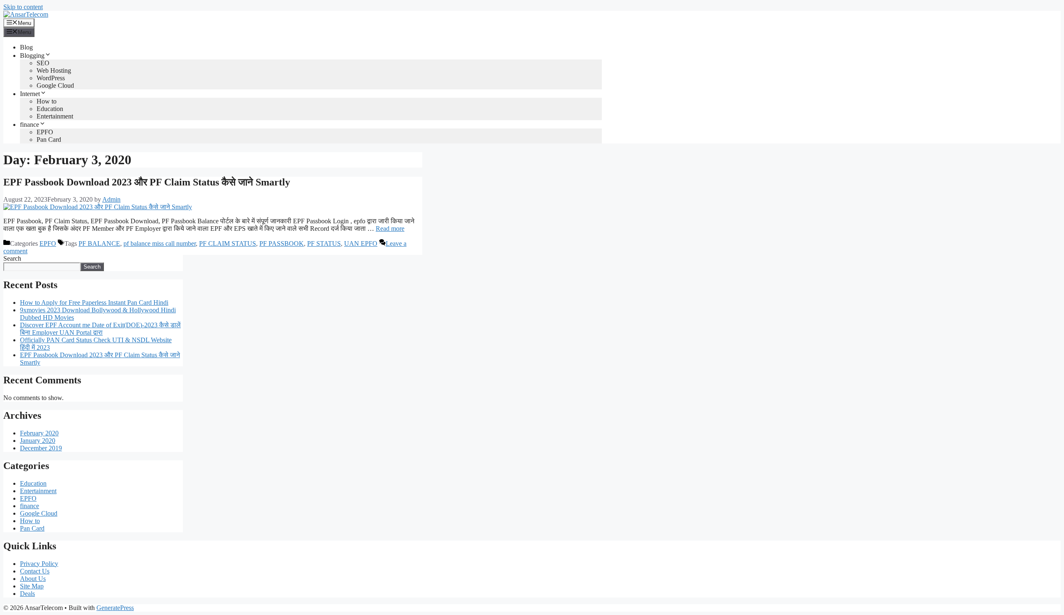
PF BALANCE (99, 243)
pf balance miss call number (159, 243)
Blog (26, 47)
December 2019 (41, 448)
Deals (27, 593)
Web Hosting (54, 70)
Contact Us (34, 571)
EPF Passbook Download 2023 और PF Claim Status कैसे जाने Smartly (146, 182)
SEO (43, 63)
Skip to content (23, 6)
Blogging (32, 55)
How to (47, 101)
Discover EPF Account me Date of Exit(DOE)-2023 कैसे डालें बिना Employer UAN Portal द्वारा (100, 328)
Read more (390, 228)
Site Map (32, 586)
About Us (33, 578)
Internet (30, 93)
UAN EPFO (360, 243)
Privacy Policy (39, 563)
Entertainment (55, 116)
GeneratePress (115, 607)
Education (50, 108)
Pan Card (49, 139)
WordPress (51, 78)
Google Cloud (55, 85)
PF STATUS (324, 243)
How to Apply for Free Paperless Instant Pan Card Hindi (94, 302)
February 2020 (39, 433)
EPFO (45, 132)
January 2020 (37, 440)
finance (29, 124)
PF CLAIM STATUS (227, 243)
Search (12, 258)
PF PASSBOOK (281, 243)
